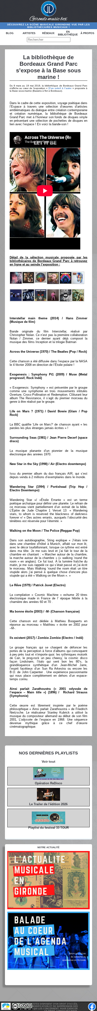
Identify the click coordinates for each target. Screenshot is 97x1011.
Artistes (29, 33)
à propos (87, 33)
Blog (10, 33)
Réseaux (48, 33)
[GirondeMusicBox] (48, 11)
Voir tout (48, 761)
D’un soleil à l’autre (60, 88)
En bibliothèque (68, 33)
